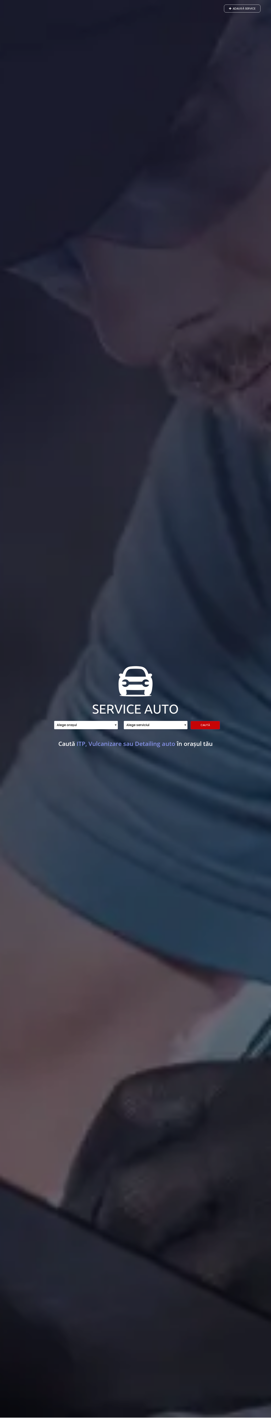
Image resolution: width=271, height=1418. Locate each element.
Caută (205, 725)
